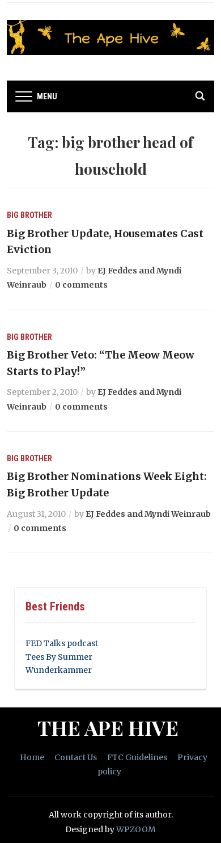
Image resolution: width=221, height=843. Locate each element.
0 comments (81, 285)
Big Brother (29, 215)
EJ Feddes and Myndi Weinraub (148, 514)
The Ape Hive (107, 727)
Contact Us (75, 757)
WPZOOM (136, 829)
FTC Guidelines (137, 757)
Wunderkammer (59, 670)
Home (32, 757)
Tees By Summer (59, 657)
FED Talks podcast (62, 643)
